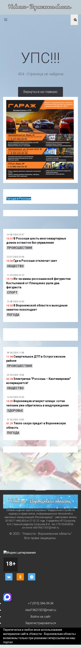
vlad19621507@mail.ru (40, 610)
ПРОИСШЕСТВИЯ (19, 247)
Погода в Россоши (18, 198)
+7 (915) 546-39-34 (40, 603)
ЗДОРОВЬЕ (15, 410)
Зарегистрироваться (40, 623)
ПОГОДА (13, 314)
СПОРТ (12, 292)
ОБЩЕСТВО (15, 266)
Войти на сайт (41, 616)
